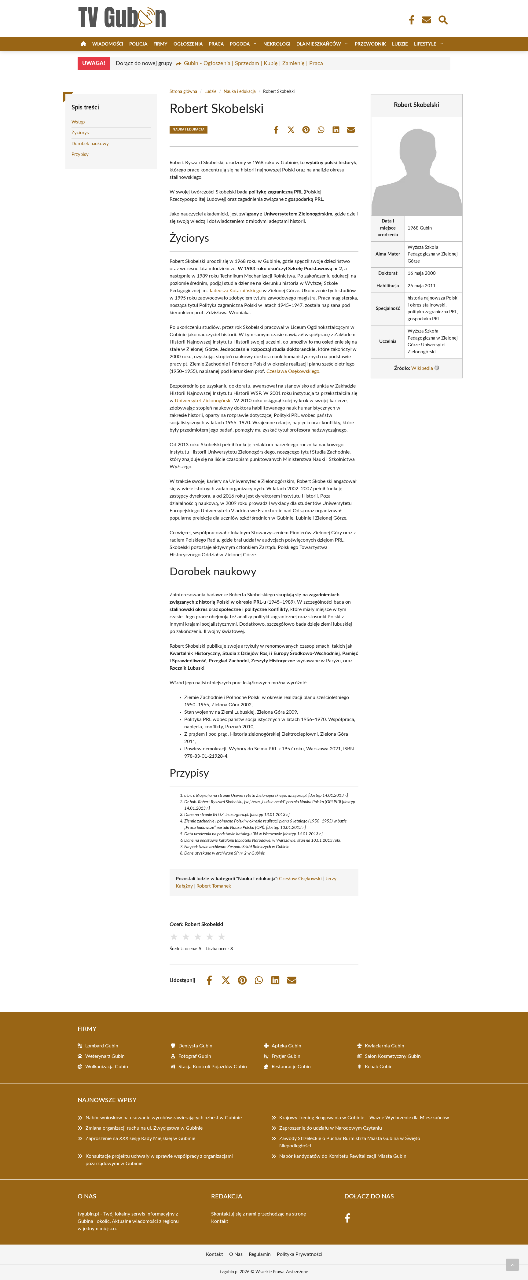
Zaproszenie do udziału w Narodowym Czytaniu (330, 1128)
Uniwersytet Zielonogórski (203, 400)
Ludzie (400, 44)
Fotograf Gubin (194, 1056)
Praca (216, 44)
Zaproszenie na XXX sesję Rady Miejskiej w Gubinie (140, 1138)
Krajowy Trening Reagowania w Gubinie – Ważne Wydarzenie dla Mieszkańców (364, 1117)
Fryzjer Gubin (286, 1056)
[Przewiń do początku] (512, 1265)
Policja (138, 44)
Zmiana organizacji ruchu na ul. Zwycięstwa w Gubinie (144, 1128)
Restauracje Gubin (291, 1066)
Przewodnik (370, 44)
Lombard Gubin (101, 1045)
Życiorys (80, 133)
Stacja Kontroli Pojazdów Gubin (212, 1066)
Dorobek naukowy (90, 144)
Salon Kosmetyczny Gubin (393, 1056)
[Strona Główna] (83, 44)
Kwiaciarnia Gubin (384, 1045)
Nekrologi (276, 44)
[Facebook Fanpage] (409, 20)
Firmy (160, 44)
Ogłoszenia (188, 44)
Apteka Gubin (286, 1045)
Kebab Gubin (379, 1066)
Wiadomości (107, 44)
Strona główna (183, 92)
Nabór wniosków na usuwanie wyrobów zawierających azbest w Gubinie (164, 1117)
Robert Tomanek (213, 886)
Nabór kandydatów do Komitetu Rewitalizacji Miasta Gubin (342, 1156)
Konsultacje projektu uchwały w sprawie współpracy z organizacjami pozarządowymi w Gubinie (159, 1160)
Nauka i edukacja (240, 92)
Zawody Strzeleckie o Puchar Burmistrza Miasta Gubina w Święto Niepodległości (349, 1142)
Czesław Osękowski (300, 878)
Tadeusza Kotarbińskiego (235, 290)
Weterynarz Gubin (105, 1056)
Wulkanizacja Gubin (106, 1066)
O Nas (236, 1254)
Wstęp (78, 122)
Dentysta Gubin (195, 1045)
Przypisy (80, 154)
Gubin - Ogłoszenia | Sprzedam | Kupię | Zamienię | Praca (253, 63)
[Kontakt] (426, 20)
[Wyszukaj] (442, 19)
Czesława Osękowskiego (292, 371)
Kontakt (219, 1221)
